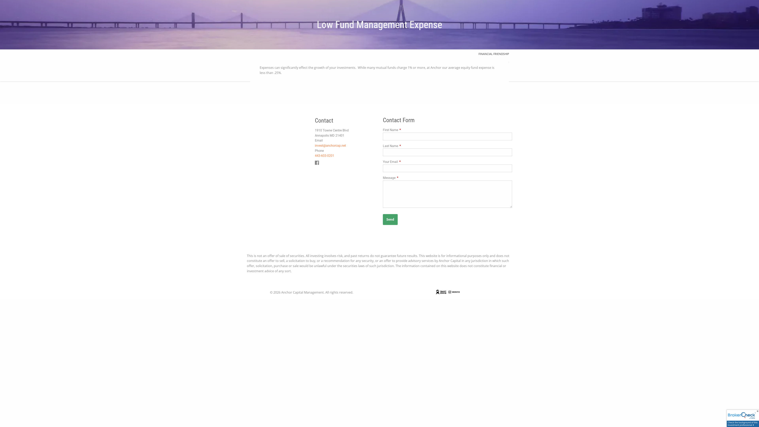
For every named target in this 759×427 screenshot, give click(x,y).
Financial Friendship (494, 54)
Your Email (405, 162)
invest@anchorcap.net (330, 145)
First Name (405, 130)
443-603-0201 (324, 156)
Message (404, 178)
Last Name (405, 146)
